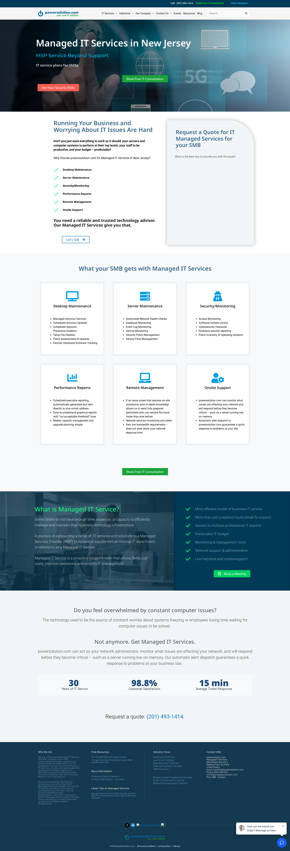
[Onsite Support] (218, 378)
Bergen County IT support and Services (172, 777)
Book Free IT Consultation (210, 3)
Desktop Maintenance (72, 305)
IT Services (108, 13)
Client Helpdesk (239, 3)
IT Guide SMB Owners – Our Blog (107, 779)
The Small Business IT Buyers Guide (108, 756)
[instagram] (148, 824)
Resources (189, 13)
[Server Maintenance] (145, 296)
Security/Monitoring (217, 305)
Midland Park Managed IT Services (170, 783)
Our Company (143, 13)
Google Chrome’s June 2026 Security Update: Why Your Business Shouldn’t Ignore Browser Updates (113, 795)
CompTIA (49, 792)
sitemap (176, 846)
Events (177, 13)
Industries (124, 13)
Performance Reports (72, 387)
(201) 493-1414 (165, 716)
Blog (199, 13)
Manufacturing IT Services (166, 763)
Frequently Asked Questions (105, 776)
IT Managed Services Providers (55, 785)
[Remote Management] (145, 378)
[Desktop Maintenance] (72, 296)
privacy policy (164, 846)
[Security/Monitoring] (218, 296)
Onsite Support (218, 387)
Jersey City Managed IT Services (168, 780)
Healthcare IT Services (164, 756)
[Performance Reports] (72, 378)
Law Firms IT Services (163, 760)
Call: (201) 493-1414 (182, 3)
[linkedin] (133, 824)
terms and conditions (146, 846)
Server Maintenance (145, 305)
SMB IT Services (160, 769)
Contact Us (162, 13)
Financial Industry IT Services (167, 766)
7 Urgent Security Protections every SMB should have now (111, 761)
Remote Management (145, 387)
